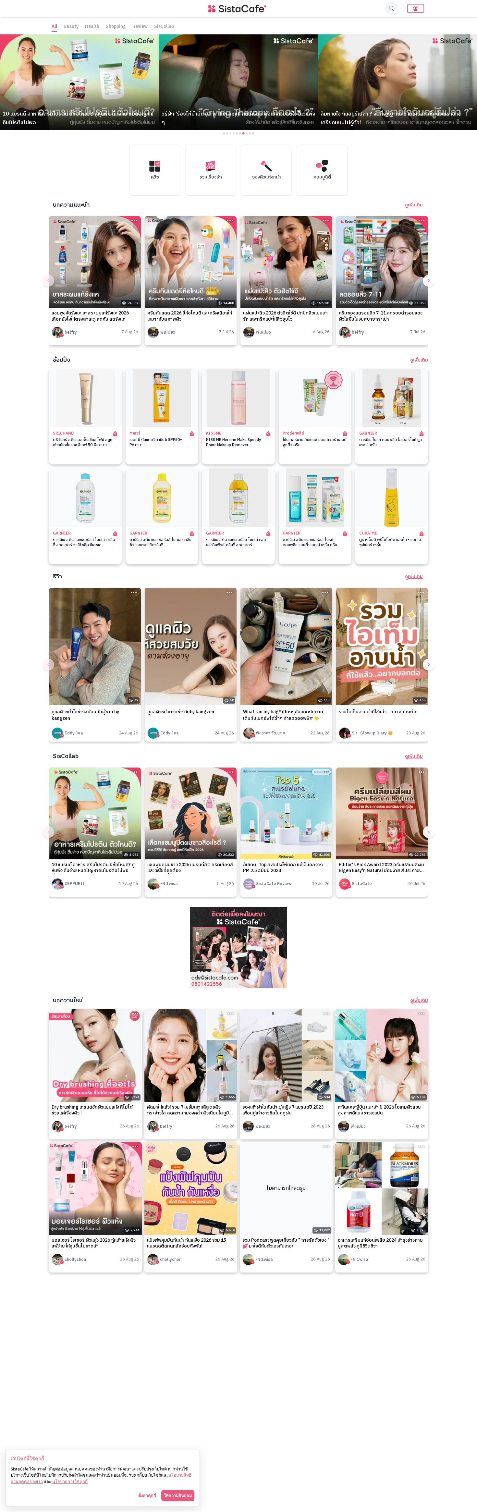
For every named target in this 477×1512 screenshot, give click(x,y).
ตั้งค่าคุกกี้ (147, 1495)
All (54, 26)
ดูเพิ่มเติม (414, 205)
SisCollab (164, 26)
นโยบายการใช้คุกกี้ (70, 1481)
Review (140, 26)
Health (92, 26)
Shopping (116, 26)
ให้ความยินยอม (178, 1495)
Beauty (71, 26)
